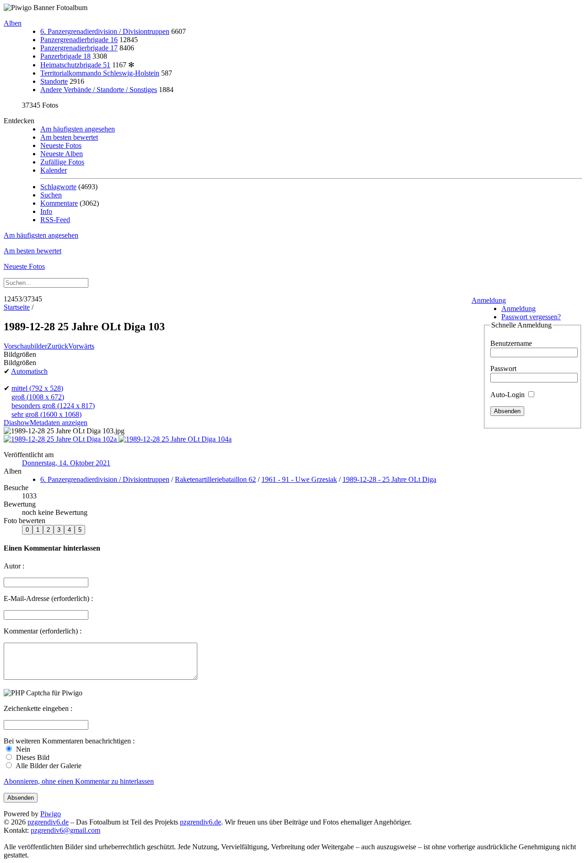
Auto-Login (508, 395)
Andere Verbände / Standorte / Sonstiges (98, 89)
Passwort (503, 368)
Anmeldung (489, 300)
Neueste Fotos (60, 145)
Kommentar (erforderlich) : (42, 631)
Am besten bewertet (69, 137)
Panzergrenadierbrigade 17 (79, 48)
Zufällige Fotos (62, 162)
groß (37, 397)
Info (46, 211)
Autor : (14, 566)
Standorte (54, 81)
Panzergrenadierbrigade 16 (79, 40)
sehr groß (46, 414)
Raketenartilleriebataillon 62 (215, 479)
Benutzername (511, 343)
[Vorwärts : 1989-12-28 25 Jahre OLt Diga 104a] (175, 439)
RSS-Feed (55, 220)
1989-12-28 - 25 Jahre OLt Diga (389, 479)
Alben (13, 23)
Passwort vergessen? (531, 317)
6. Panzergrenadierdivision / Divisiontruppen (104, 31)
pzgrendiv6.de (48, 822)
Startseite (17, 307)
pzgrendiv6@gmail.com (65, 830)
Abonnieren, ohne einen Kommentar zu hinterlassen (79, 781)
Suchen (51, 195)
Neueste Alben (61, 154)
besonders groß (53, 406)
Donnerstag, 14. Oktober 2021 (66, 463)
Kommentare (59, 203)
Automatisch (29, 371)
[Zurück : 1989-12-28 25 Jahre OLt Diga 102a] (61, 439)
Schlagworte (58, 187)
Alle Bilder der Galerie (47, 766)
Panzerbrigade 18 (65, 56)
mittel (37, 388)
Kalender (53, 170)
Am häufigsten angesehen (77, 129)
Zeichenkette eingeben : (38, 708)
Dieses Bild (31, 757)
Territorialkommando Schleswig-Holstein (99, 73)
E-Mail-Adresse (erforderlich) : (48, 598)
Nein (22, 749)
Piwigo (50, 814)
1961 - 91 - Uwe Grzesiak (299, 479)
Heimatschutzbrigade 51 (75, 65)
